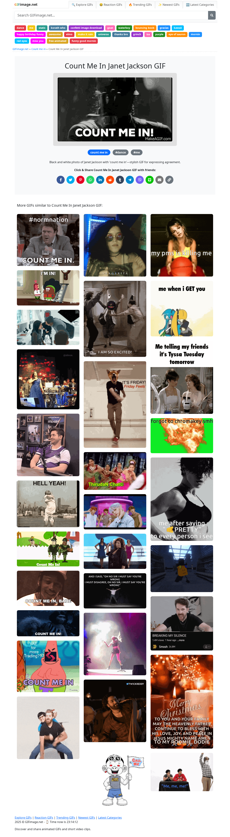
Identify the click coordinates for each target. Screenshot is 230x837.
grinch (137, 34)
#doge (90, 443)
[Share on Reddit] (110, 180)
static (42, 27)
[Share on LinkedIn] (100, 180)
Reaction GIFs (44, 818)
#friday (91, 437)
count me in (99, 152)
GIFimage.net (20, 49)
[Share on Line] (150, 180)
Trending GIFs (65, 818)
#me (137, 152)
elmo (69, 34)
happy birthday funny (30, 34)
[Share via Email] (159, 180)
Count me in (38, 49)
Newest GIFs (86, 818)
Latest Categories (110, 818)
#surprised (93, 798)
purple (159, 34)
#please (24, 471)
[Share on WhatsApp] (90, 180)
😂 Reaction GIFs (110, 5)
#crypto (24, 687)
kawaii (178, 27)
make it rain (85, 34)
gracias (164, 27)
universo (103, 34)
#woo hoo (92, 346)
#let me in (26, 301)
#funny (91, 558)
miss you (37, 41)
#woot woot (94, 340)
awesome (55, 34)
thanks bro (121, 34)
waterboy (124, 27)
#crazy (91, 564)
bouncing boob (144, 27)
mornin (195, 34)
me (31, 27)
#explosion (160, 449)
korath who (58, 27)
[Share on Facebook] (61, 180)
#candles (159, 744)
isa (148, 34)
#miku (157, 326)
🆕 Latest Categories (200, 5)
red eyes (22, 41)
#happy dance (95, 352)
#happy (91, 804)
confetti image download (86, 27)
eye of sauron (177, 34)
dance (20, 27)
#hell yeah (26, 523)
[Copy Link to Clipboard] (169, 180)
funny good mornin (84, 41)
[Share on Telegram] (130, 180)
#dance (120, 152)
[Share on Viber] (140, 180)
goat (110, 27)
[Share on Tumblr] (120, 180)
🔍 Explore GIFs (82, 5)
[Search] (212, 15)
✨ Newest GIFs (169, 5)
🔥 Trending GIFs (140, 5)
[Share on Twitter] (70, 180)
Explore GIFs (23, 818)
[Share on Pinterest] (80, 180)
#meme (158, 581)
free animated (57, 41)
